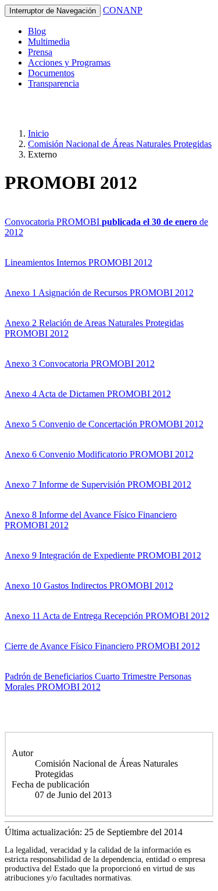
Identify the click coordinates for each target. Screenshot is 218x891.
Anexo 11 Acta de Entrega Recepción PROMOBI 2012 (107, 616)
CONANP (122, 10)
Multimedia (49, 41)
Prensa (40, 52)
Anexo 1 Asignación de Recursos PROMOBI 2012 (99, 293)
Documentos (51, 73)
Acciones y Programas (69, 62)
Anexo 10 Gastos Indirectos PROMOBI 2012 (89, 586)
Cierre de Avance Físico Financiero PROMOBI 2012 (102, 646)
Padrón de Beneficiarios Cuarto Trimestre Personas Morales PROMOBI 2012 (98, 681)
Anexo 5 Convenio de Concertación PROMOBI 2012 (104, 424)
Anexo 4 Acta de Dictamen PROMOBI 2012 (88, 394)
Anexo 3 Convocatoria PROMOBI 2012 (80, 363)
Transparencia (53, 83)
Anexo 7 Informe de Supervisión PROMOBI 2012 (98, 484)
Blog (37, 31)
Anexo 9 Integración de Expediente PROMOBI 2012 (103, 555)
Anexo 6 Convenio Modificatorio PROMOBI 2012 (99, 454)
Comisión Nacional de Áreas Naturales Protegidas (120, 144)
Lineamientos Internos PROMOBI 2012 (78, 262)
